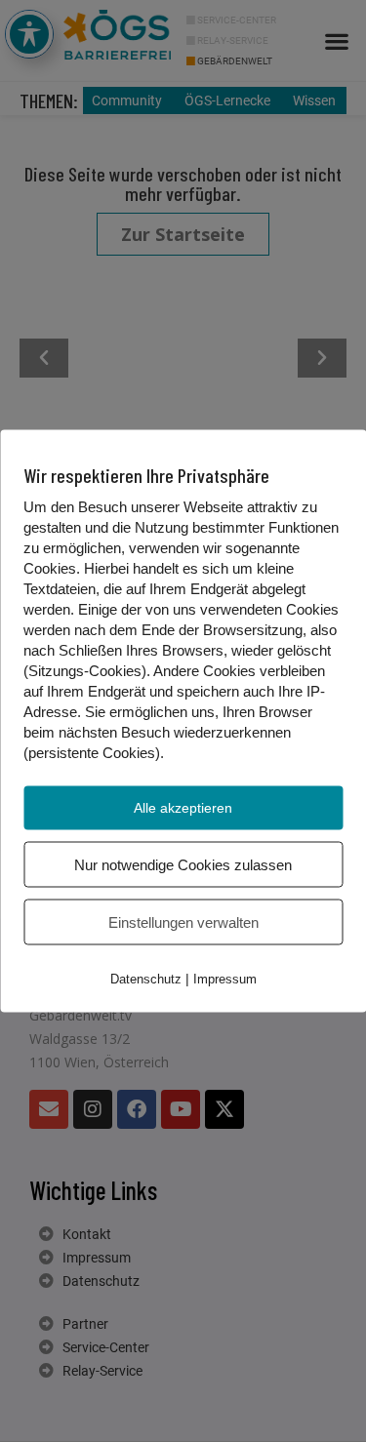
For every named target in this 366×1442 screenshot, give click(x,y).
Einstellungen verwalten (183, 922)
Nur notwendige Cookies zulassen (183, 865)
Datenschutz (146, 979)
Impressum (225, 979)
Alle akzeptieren (183, 808)
